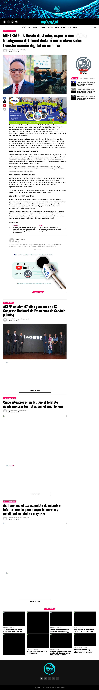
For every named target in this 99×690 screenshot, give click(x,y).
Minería (57, 27)
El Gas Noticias (13, 51)
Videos (69, 27)
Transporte (50, 27)
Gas (29, 27)
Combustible (36, 27)
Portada (24, 27)
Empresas (63, 27)
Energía (43, 27)
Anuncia (75, 27)
